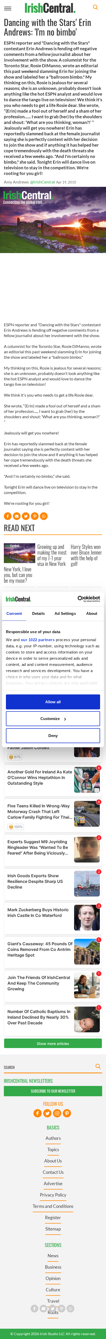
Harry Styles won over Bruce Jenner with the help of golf (86, 555)
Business (53, 1267)
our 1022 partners (38, 640)
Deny (53, 735)
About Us (53, 1161)
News (53, 1255)
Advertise (53, 1183)
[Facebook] (37, 1113)
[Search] (95, 8)
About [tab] (92, 613)
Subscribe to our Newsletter (53, 1091)
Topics (53, 1149)
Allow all (53, 701)
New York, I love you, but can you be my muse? (18, 574)
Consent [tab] (14, 613)
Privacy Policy (53, 1195)
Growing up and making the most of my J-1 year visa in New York (52, 555)
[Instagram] (57, 1113)
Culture (53, 1289)
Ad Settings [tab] (65, 613)
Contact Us (53, 1172)
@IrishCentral (42, 181)
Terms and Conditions (53, 1206)
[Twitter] (47, 1113)
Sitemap (53, 1229)
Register (53, 1217)
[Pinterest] (67, 1113)
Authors (53, 1138)
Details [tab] (38, 613)
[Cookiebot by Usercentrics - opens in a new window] (77, 599)
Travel (53, 1301)
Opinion (53, 1278)
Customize (50, 718)
